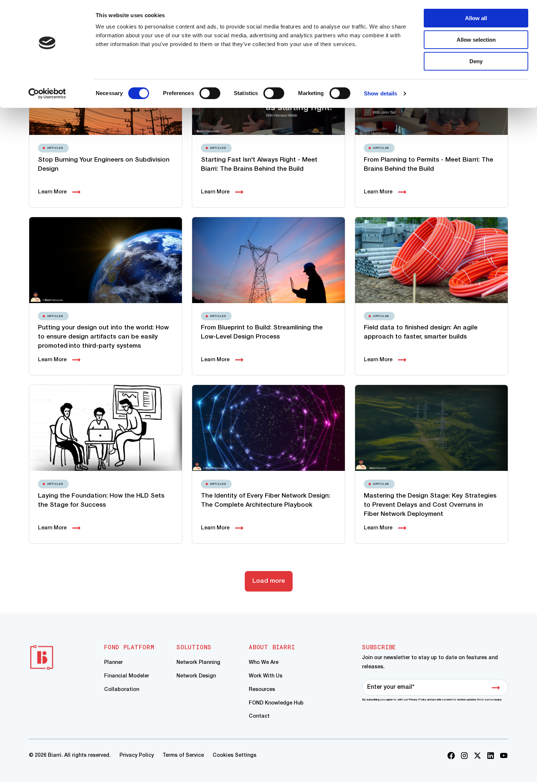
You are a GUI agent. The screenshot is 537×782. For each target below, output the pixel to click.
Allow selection (476, 40)
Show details (380, 93)
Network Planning (198, 662)
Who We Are (263, 662)
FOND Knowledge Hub (276, 703)
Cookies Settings (234, 755)
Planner (113, 662)
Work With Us (265, 676)
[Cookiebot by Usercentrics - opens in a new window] (47, 93)
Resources (262, 689)
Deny (476, 61)
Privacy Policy (136, 755)
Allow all (476, 18)
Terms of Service (183, 755)
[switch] (209, 93)
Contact (259, 716)
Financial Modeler (126, 676)
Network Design (196, 676)
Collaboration (121, 689)
